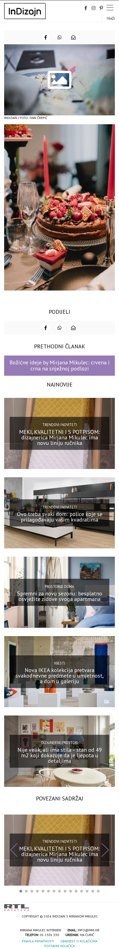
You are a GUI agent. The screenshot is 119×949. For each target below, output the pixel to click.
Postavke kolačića (59, 946)
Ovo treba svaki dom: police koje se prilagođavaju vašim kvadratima (59, 516)
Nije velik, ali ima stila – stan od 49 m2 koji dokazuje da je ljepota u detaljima (59, 755)
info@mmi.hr (88, 930)
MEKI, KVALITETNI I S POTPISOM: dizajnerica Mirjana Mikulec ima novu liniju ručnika (59, 437)
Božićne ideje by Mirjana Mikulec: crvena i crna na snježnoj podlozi (59, 365)
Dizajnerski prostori (59, 742)
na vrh (109, 906)
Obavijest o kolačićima (78, 941)
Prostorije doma (59, 586)
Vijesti (59, 663)
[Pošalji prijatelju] (73, 37)
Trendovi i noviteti (59, 424)
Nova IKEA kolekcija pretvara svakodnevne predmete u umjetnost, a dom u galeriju (59, 676)
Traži (110, 18)
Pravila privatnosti (38, 941)
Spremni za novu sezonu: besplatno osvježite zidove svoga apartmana (59, 596)
